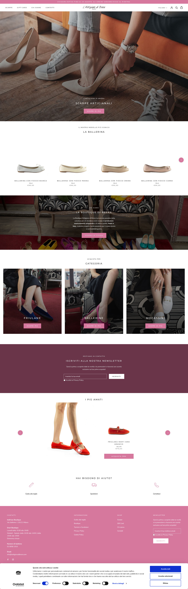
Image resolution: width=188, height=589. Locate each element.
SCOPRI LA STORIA (94, 235)
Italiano (161, 7)
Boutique (77, 523)
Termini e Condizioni (81, 527)
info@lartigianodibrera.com (17, 554)
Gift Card (120, 523)
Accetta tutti (165, 569)
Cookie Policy (79, 535)
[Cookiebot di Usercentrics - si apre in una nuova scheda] (18, 584)
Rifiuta (165, 583)
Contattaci (156, 494)
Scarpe (9, 7)
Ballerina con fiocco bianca (31, 181)
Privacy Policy (78, 380)
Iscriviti (116, 376)
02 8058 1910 (12, 546)
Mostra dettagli (118, 583)
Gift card (22, 7)
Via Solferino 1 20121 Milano (17, 522)
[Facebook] (8, 559)
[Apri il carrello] (181, 7)
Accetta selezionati (165, 576)
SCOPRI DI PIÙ (94, 111)
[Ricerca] (176, 7)
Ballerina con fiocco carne (157, 181)
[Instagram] (13, 559)
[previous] (6, 160)
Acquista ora (119, 456)
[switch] (65, 583)
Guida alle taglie (31, 494)
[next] (181, 160)
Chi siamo (36, 7)
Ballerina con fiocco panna (73, 181)
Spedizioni (94, 494)
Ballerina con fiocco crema (115, 181)
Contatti (50, 7)
